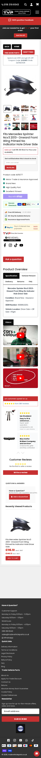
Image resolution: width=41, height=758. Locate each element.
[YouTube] (21, 245)
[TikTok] (16, 245)
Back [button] (7, 46)
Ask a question (13, 259)
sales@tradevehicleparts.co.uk (15, 634)
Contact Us (5, 682)
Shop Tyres (28, 52)
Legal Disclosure (7, 653)
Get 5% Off (20, 35)
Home (16, 46)
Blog (3, 666)
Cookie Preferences (9, 695)
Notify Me (10, 167)
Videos (8, 322)
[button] (18, 453)
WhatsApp (8, 637)
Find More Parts (12, 53)
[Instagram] (10, 245)
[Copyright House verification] (20, 728)
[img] (9, 403)
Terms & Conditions (9, 650)
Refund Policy (6, 660)
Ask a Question (20, 497)
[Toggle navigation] (37, 12)
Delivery (9, 281)
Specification (11, 276)
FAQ (30, 281)
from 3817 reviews (22, 403)
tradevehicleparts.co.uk (17, 754)
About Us (5, 675)
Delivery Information (9, 647)
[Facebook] (5, 245)
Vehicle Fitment (29, 276)
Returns (20, 281)
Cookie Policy (6, 692)
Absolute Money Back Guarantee (14, 688)
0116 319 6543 (20, 150)
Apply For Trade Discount (11, 679)
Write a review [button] (20, 472)
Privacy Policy (6, 656)
